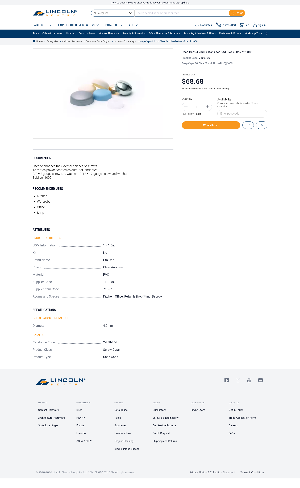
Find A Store (198, 410)
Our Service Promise (164, 425)
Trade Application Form (242, 417)
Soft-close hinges (48, 425)
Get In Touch (236, 410)
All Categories (101, 13)
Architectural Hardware (51, 417)
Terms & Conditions (252, 472)
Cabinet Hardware (72, 41)
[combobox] (168, 13)
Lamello (81, 433)
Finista (80, 425)
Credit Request (161, 433)
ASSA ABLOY (84, 441)
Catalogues (121, 410)
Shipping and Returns (165, 441)
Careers (233, 425)
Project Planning (123, 441)
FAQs (232, 433)
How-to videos (122, 433)
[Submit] (237, 13)
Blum (79, 410)
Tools (117, 417)
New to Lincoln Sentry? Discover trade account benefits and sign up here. (150, 2)
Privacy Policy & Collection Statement (212, 472)
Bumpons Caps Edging (98, 41)
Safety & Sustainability (165, 417)
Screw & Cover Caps (125, 41)
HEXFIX (80, 417)
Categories (52, 41)
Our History (159, 410)
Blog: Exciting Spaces (126, 448)
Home (39, 41)
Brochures (120, 425)
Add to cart (213, 125)
